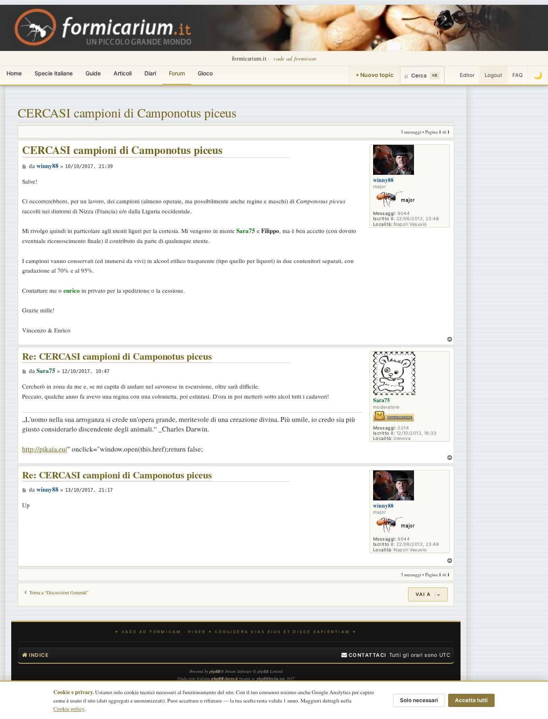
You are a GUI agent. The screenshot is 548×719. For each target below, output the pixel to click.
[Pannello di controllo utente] (450, 75)
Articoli (123, 73)
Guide (93, 73)
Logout (493, 75)
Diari (150, 73)
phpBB (215, 671)
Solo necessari (419, 700)
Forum (177, 73)
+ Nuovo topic (374, 74)
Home (14, 73)
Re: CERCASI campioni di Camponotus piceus (117, 356)
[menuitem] (363, 655)
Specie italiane (54, 73)
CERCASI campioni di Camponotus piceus (127, 112)
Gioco (205, 73)
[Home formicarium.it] (274, 28)
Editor (467, 75)
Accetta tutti (471, 700)
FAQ (517, 75)
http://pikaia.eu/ (44, 449)
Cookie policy (69, 708)
